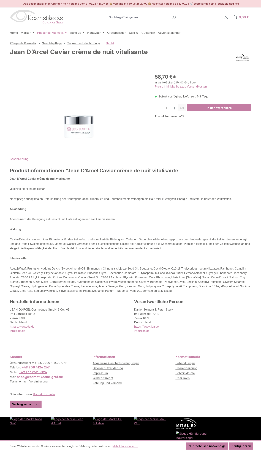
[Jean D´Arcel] (242, 57)
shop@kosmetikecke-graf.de (40, 377)
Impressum (100, 373)
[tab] (19, 159)
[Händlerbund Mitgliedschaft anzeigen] (187, 423)
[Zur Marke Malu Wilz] (151, 421)
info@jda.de (17, 331)
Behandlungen (185, 363)
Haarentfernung (186, 368)
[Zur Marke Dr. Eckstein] (110, 421)
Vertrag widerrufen (25, 404)
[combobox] (138, 17)
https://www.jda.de (22, 326)
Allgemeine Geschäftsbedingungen (116, 363)
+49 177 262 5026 (33, 372)
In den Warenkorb (219, 108)
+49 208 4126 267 (36, 367)
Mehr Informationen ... (125, 446)
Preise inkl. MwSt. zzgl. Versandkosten (181, 86)
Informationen (104, 357)
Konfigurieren (241, 446)
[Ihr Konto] (226, 17)
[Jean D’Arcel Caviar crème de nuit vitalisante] (78, 111)
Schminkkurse (185, 373)
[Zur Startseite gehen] (36, 16)
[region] (78, 111)
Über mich (182, 378)
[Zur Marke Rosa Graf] (27, 421)
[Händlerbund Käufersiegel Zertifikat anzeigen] (192, 435)
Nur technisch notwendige (207, 446)
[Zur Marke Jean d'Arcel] (68, 421)
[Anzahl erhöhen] (174, 107)
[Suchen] (174, 17)
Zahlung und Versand (107, 383)
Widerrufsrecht (103, 378)
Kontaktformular (44, 394)
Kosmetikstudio (187, 357)
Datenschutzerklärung (108, 368)
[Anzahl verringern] (158, 107)
